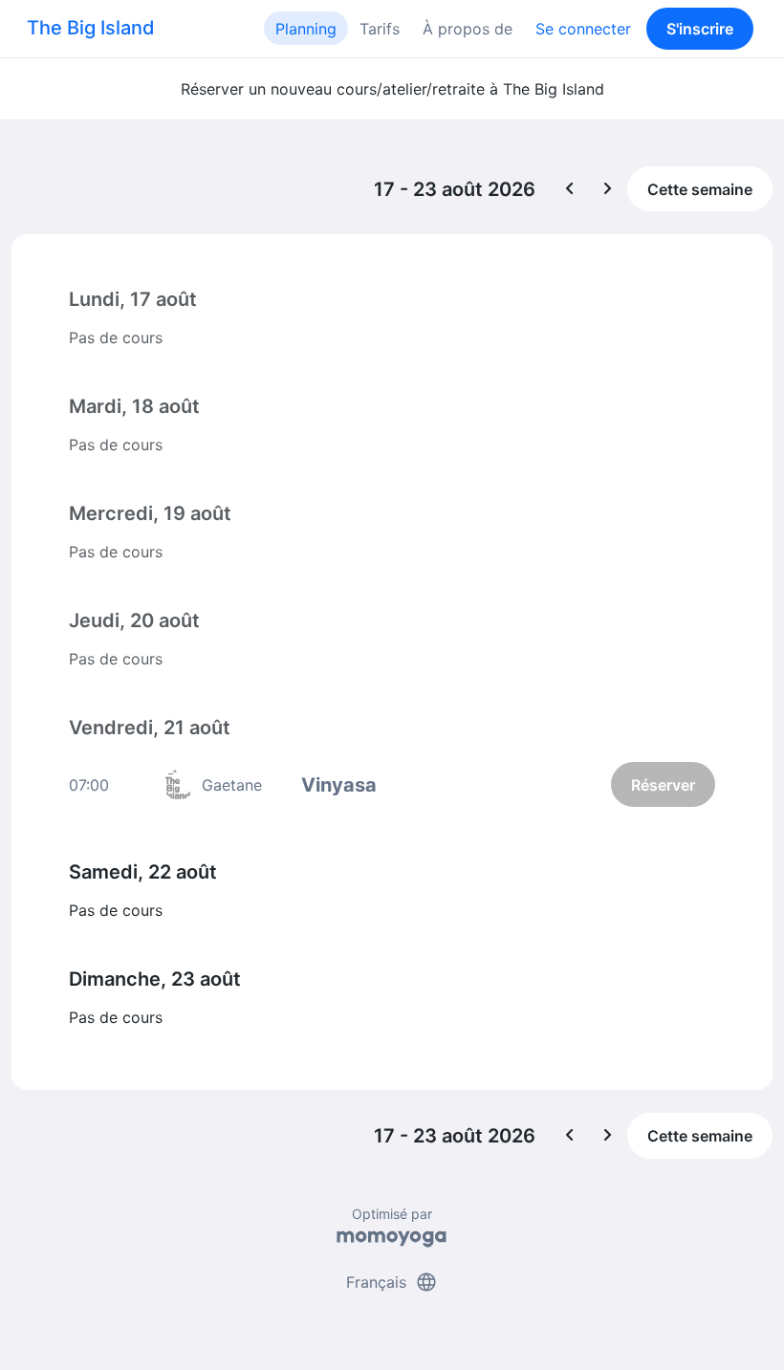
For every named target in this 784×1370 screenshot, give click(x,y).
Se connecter (583, 28)
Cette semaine (699, 189)
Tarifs (379, 28)
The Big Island (91, 27)
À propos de (467, 28)
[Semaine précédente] (570, 189)
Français (392, 1282)
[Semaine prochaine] (608, 189)
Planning (306, 28)
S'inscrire (699, 28)
